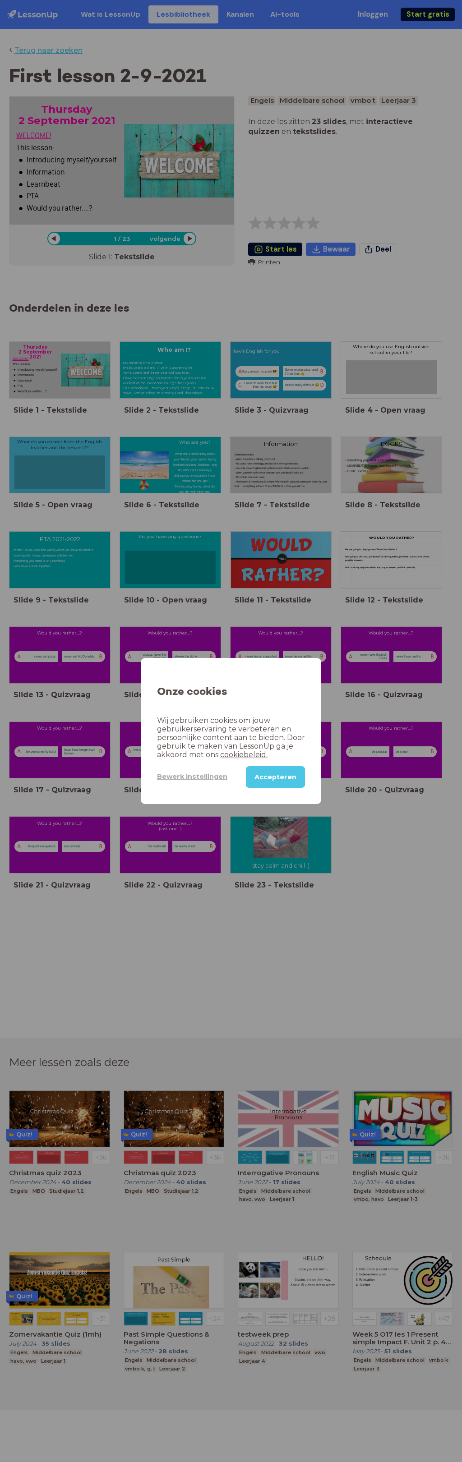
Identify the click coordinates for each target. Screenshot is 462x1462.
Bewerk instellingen (192, 776)
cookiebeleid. (244, 754)
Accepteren (275, 777)
